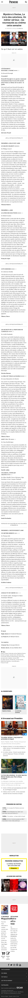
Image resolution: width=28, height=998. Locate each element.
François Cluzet (4, 662)
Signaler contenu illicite (14, 996)
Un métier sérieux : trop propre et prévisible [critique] (11, 738)
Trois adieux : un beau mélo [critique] (13, 816)
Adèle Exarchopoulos (6, 661)
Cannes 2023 (16, 658)
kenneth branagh (5, 655)
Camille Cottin (13, 655)
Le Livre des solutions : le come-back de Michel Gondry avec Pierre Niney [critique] (14, 776)
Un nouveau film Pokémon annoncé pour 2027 (13, 808)
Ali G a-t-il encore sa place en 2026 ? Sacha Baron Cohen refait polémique (13, 819)
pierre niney (22, 656)
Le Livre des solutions (18, 711)
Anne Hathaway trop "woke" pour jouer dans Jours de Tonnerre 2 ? (12, 812)
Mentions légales (4, 996)
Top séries (4, 973)
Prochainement (5, 969)
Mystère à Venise (21, 653)
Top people (4, 977)
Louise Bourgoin (15, 661)
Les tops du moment (6, 980)
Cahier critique (4, 653)
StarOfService (20, 991)
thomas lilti (12, 659)
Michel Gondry (14, 656)
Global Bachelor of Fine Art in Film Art (9, 991)
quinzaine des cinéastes (6, 658)
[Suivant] (25, 702)
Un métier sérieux (5, 659)
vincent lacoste (19, 659)
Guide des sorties (13, 653)
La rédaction (20, 28)
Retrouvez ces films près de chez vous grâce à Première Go (14, 524)
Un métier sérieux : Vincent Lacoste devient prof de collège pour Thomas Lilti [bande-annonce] (14, 753)
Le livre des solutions (6, 656)
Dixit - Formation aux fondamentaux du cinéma (11, 993)
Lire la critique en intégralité (14, 138)
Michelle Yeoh (20, 655)
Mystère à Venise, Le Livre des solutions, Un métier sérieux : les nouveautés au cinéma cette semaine (14, 748)
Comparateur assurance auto (7, 990)
